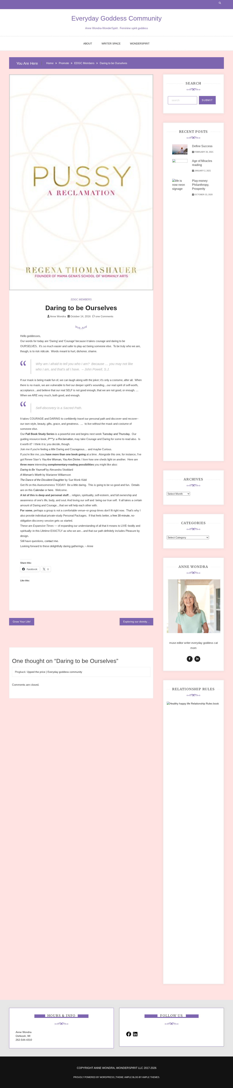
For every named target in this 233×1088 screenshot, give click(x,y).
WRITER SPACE (111, 43)
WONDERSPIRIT (140, 43)
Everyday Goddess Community (116, 18)
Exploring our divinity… (136, 621)
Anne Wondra (58, 316)
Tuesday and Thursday (116, 433)
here (50, 490)
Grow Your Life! (22, 621)
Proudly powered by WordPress (94, 1077)
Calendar (38, 490)
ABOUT (87, 43)
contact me (51, 541)
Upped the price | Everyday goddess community (54, 671)
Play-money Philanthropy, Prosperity (200, 184)
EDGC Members (81, 299)
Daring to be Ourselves (81, 308)
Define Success (202, 146)
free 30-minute (121, 515)
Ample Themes (150, 1077)
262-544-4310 (24, 1039)
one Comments (104, 316)
